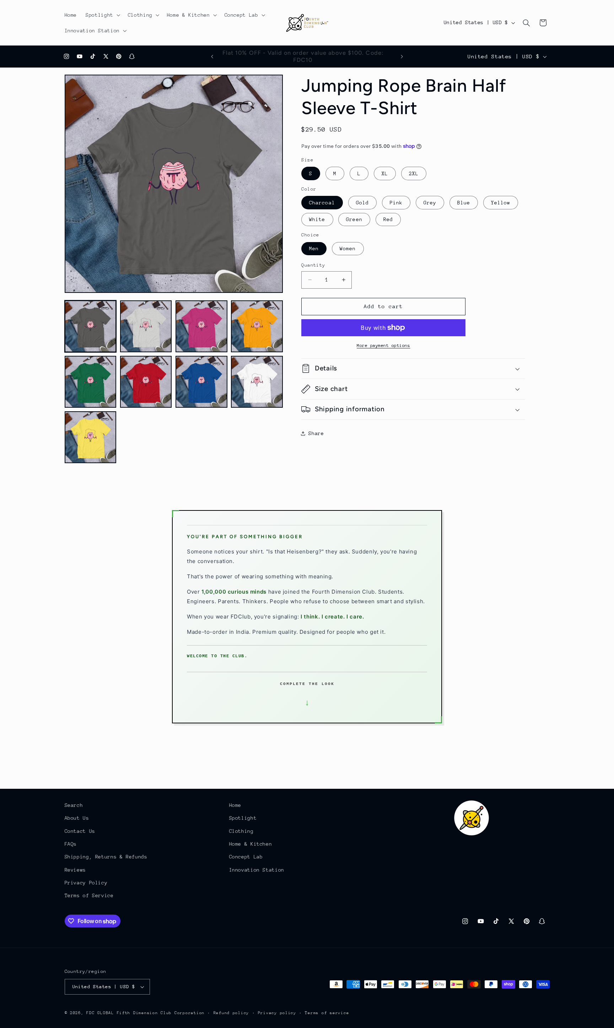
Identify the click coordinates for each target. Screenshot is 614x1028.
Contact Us (80, 831)
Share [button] (316, 433)
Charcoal (322, 202)
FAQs (71, 844)
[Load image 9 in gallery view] (91, 437)
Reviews (75, 870)
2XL (414, 173)
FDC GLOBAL (100, 1013)
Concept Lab (246, 857)
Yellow (500, 202)
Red (388, 219)
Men (314, 248)
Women (348, 248)
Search (74, 805)
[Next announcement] (402, 56)
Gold (362, 202)
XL (385, 173)
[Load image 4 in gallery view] (257, 326)
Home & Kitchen (250, 844)
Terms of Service (89, 896)
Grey (430, 202)
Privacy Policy (86, 882)
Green (354, 219)
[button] (102, 15)
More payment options (383, 345)
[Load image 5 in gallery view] (91, 382)
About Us (77, 818)
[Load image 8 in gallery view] (257, 382)
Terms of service (327, 1013)
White (317, 219)
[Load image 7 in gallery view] (201, 382)
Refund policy (231, 1013)
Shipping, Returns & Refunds (106, 857)
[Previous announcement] (212, 56)
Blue (463, 202)
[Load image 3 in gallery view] (201, 326)
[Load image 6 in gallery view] (146, 382)
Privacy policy (277, 1013)
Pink (396, 202)
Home (235, 805)
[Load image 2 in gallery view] (146, 326)
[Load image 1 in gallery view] (91, 326)
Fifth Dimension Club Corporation (161, 1013)
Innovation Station (256, 870)
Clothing (241, 831)
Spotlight (243, 818)
